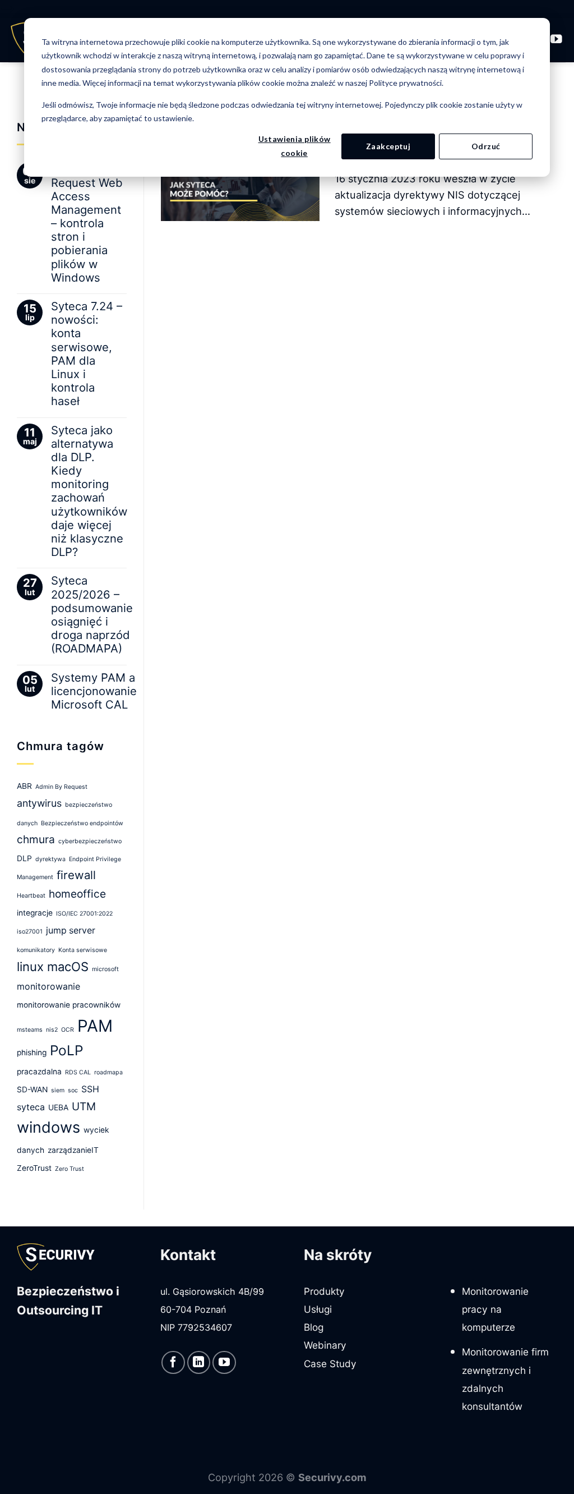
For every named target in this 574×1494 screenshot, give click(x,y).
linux (30, 966)
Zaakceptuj (388, 146)
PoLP (66, 1050)
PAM (95, 1026)
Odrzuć (486, 146)
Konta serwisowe (82, 950)
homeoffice (77, 893)
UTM (84, 1106)
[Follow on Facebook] (173, 1363)
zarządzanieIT (73, 1150)
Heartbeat (31, 895)
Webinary (325, 1345)
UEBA (58, 1107)
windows (48, 1127)
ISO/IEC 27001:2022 (84, 913)
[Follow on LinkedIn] (199, 1363)
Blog (313, 1327)
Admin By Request (61, 786)
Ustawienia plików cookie (294, 146)
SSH (90, 1089)
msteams (30, 1029)
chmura (36, 839)
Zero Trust (69, 1169)
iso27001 (30, 931)
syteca (31, 1107)
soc (73, 1090)
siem (57, 1090)
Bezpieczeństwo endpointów (82, 823)
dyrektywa (50, 859)
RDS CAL (78, 1072)
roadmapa (108, 1072)
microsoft (105, 969)
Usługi (318, 1309)
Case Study (330, 1363)
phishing (32, 1052)
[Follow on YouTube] (556, 39)
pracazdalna (39, 1071)
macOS (68, 966)
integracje (35, 912)
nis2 (52, 1029)
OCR (67, 1029)
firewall (76, 875)
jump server (70, 930)
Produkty (324, 1291)
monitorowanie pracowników (69, 1004)
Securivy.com (332, 1477)
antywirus (39, 803)
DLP (24, 858)
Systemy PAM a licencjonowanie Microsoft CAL (94, 691)
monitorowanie (48, 986)
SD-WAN (32, 1089)
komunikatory (36, 950)
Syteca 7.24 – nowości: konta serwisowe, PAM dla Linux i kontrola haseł (86, 354)
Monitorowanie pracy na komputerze (495, 1309)
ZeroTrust (34, 1168)
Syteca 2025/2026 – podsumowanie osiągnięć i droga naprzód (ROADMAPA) (92, 614)
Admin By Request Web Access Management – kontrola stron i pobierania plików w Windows (87, 223)
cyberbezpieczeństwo (90, 841)
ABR (24, 786)
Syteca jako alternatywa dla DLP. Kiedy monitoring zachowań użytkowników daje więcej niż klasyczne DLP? (89, 491)
